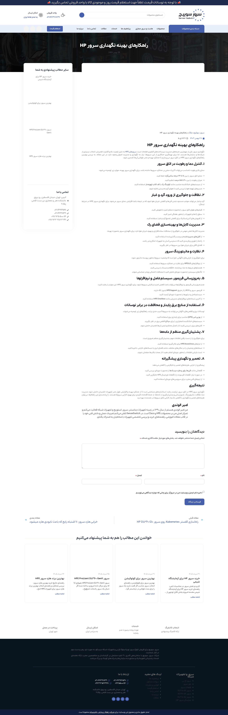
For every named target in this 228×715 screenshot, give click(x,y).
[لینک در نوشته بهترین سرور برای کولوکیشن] (136, 552)
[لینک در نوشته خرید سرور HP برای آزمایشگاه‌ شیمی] (182, 552)
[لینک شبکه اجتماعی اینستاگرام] (39, 28)
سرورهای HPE (130, 151)
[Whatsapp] (122, 699)
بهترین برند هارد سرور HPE (40, 156)
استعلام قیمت (55, 28)
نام (202, 475)
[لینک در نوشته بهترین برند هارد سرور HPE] (46, 552)
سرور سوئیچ (199, 132)
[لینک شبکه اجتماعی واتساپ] (32, 28)
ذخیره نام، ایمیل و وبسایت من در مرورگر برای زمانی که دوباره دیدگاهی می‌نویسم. (169, 492)
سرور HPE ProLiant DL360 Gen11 (91, 578)
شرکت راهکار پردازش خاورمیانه (102, 712)
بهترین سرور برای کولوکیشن (39, 103)
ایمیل (139, 475)
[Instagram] (127, 699)
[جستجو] (81, 15)
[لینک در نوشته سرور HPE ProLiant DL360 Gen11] (91, 552)
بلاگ (190, 132)
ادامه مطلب (195, 597)
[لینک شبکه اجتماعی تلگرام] (26, 28)
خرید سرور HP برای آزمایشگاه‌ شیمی (184, 580)
